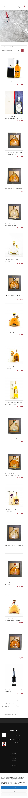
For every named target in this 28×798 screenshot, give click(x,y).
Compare (16, 65)
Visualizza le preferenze (14, 794)
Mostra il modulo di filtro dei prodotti (9, 714)
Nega (14, 791)
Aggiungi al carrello (21, 65)
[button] (26, 774)
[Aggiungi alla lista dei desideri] (11, 65)
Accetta (14, 787)
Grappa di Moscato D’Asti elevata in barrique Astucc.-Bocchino (12, 582)
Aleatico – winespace (17, 733)
